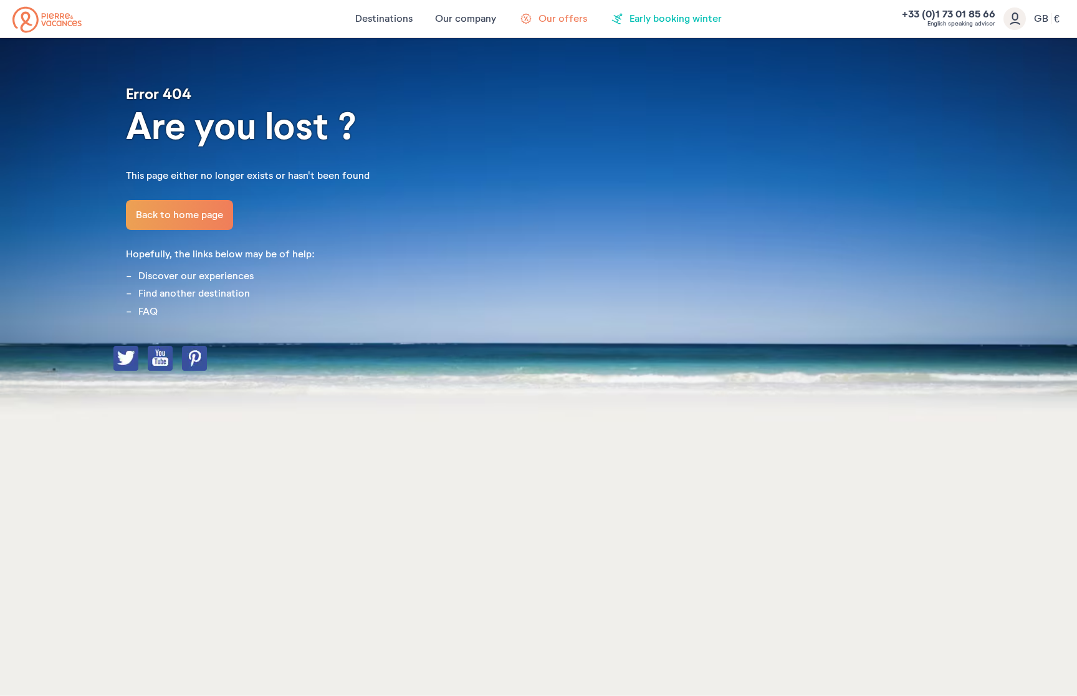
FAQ (148, 311)
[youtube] (172, 359)
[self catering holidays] (47, 20)
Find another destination (194, 293)
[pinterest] (206, 359)
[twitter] (138, 359)
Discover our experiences (196, 276)
